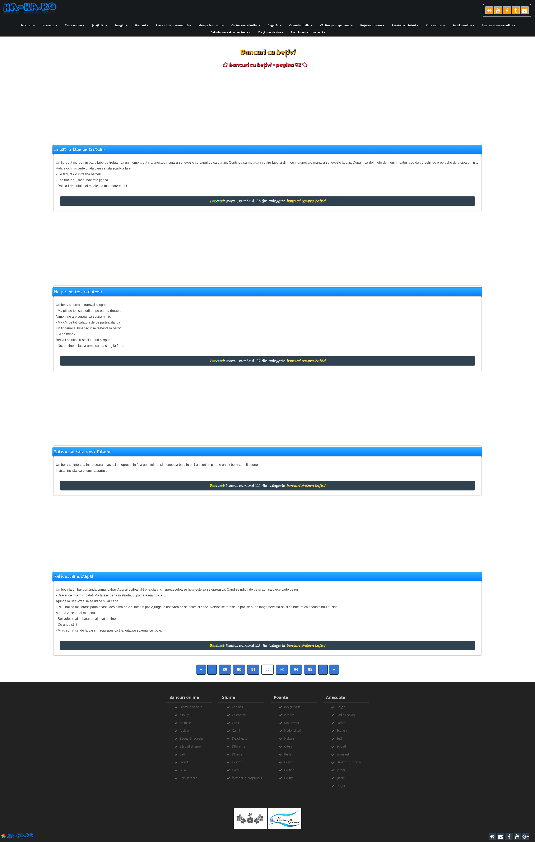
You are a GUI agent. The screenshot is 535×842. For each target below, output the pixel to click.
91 (253, 669)
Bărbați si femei (190, 746)
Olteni (288, 746)
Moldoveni (291, 723)
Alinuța (184, 715)
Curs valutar (434, 25)
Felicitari (26, 25)
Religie (340, 707)
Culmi (236, 730)
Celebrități (239, 715)
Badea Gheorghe (192, 738)
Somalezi (342, 754)
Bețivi (183, 754)
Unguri (341, 785)
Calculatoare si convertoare (230, 32)
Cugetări (274, 25)
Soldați (341, 746)
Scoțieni (341, 730)
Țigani (340, 778)
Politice (289, 770)
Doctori (237, 762)
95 (310, 669)
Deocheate (239, 738)
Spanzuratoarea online (498, 25)
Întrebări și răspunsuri (247, 778)
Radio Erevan (345, 715)
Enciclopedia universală (307, 32)
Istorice (289, 715)
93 (282, 669)
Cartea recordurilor (245, 25)
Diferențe (238, 746)
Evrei (235, 770)
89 (225, 669)
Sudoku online (462, 25)
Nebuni (289, 738)
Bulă (183, 770)
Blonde (185, 762)
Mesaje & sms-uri (210, 25)
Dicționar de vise (270, 32)
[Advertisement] (267, 103)
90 (239, 669)
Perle (287, 754)
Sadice (340, 723)
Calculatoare (188, 778)
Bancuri (141, 25)
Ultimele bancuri (191, 707)
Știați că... (99, 25)
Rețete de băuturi (404, 25)
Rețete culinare (371, 25)
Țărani (340, 770)
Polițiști (289, 778)
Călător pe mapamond (335, 25)
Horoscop (49, 25)
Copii (235, 723)
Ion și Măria (292, 707)
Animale (185, 723)
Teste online (74, 25)
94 (296, 669)
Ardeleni (185, 730)
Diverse (237, 754)
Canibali (237, 707)
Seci (339, 738)
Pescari (289, 762)
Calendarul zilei (300, 25)
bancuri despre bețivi (306, 201)
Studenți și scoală (348, 762)
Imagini (120, 25)
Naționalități (292, 730)
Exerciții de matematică (172, 25)
